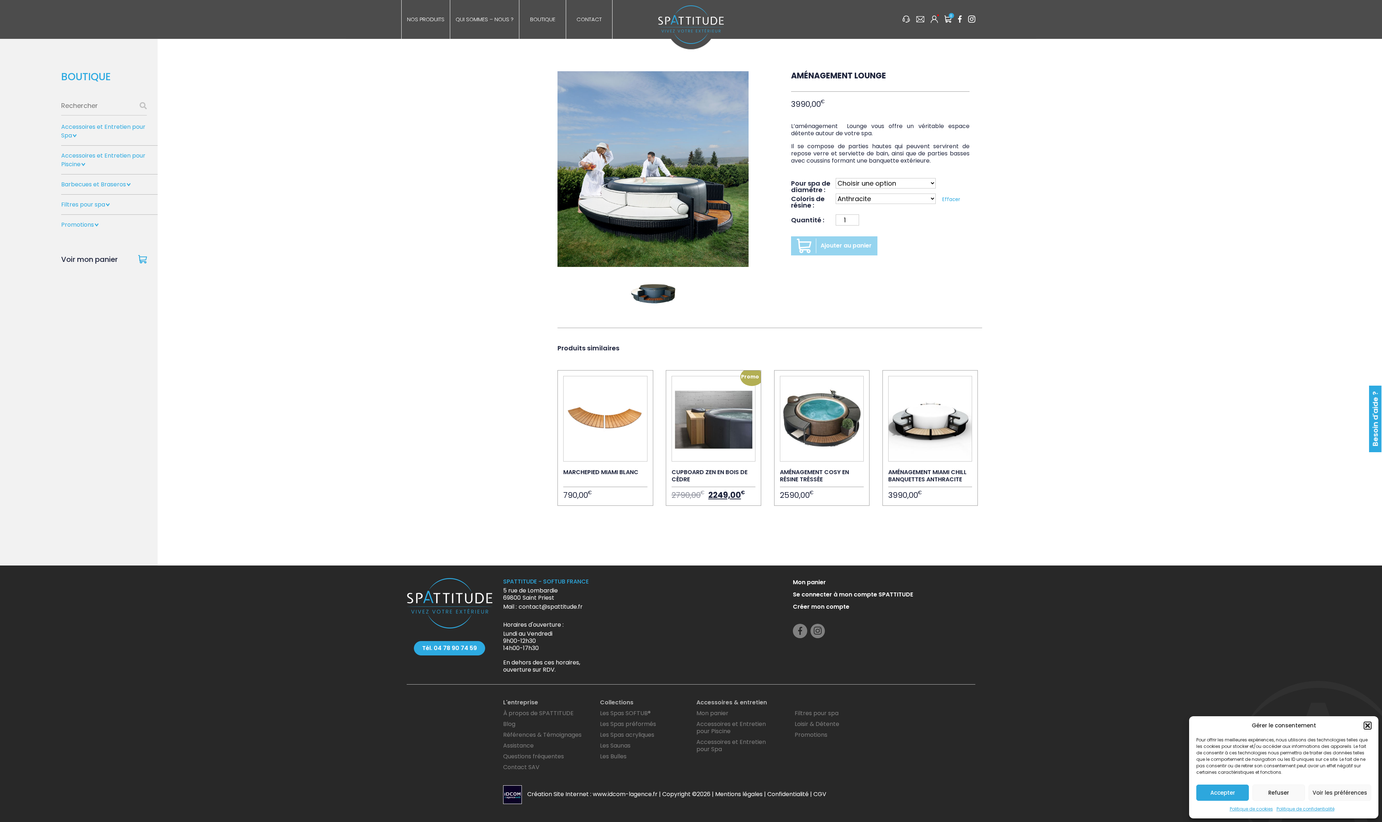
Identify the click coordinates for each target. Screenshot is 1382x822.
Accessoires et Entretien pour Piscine (731, 727)
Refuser (1278, 792)
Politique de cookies (1251, 809)
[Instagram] (971, 20)
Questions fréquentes (533, 756)
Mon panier (809, 582)
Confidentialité (788, 794)
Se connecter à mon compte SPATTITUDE (853, 594)
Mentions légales (739, 794)
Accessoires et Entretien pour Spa (731, 745)
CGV (819, 794)
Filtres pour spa (83, 204)
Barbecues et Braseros (93, 184)
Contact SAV (521, 767)
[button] (1367, 725)
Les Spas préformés (628, 724)
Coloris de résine (808, 201)
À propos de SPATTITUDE (538, 713)
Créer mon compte (821, 607)
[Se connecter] (934, 20)
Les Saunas (615, 745)
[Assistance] (906, 20)
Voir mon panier (89, 259)
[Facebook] (960, 20)
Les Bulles (613, 756)
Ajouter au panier (846, 245)
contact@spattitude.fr (551, 607)
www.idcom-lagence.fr (625, 794)
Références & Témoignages (542, 735)
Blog (509, 724)
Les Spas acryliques (627, 735)
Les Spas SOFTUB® (625, 713)
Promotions (77, 225)
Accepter (1222, 792)
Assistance (518, 745)
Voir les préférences (1340, 792)
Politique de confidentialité (1305, 809)
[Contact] (920, 19)
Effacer (951, 199)
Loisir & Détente (817, 724)
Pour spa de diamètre (810, 186)
